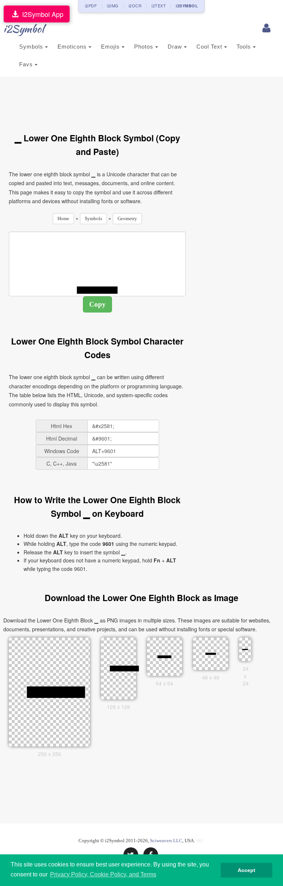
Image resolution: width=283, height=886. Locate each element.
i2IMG (113, 5)
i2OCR (135, 5)
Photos (144, 46)
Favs (27, 64)
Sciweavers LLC (166, 840)
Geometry (127, 218)
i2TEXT (158, 5)
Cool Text (210, 46)
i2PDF (91, 5)
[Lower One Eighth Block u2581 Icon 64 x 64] (165, 655)
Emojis (111, 46)
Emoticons (72, 46)
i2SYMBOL (187, 5)
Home (63, 218)
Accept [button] (246, 870)
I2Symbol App (40, 14)
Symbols (32, 46)
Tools (245, 46)
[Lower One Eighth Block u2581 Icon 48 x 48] (211, 652)
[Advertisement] (143, 100)
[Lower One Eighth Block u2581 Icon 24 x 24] (245, 648)
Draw (176, 46)
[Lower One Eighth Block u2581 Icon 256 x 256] (56, 691)
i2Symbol (23, 28)
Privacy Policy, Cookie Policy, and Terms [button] (103, 874)
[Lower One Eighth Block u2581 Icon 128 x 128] (124, 667)
